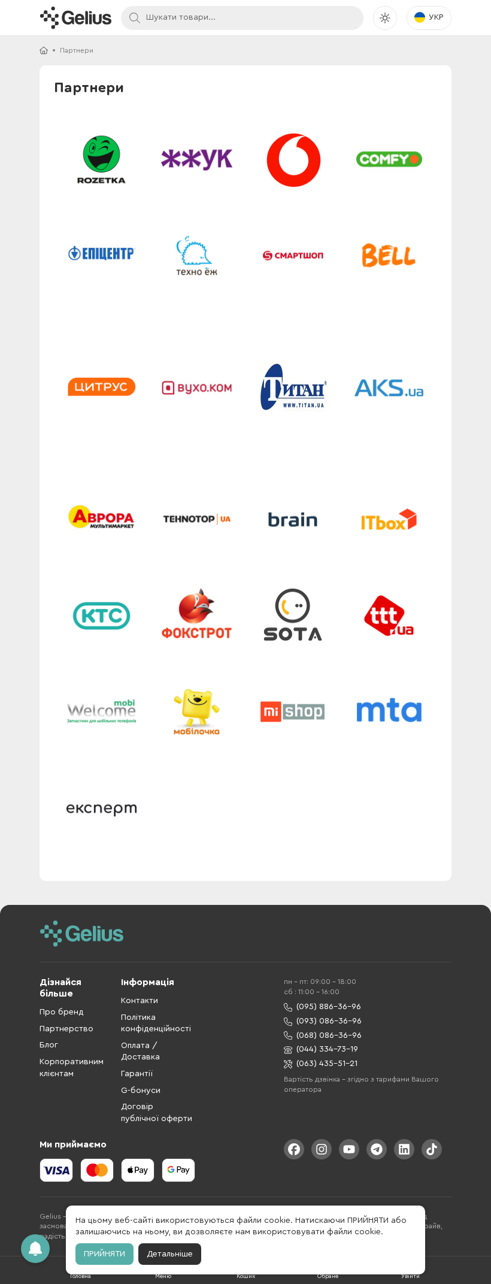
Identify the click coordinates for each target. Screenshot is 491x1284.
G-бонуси (140, 1090)
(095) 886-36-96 (328, 1007)
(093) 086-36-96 (329, 1021)
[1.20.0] (75, 17)
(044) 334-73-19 (327, 1049)
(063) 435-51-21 (326, 1063)
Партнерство (66, 1029)
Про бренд (62, 1012)
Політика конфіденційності (156, 1023)
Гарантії (137, 1074)
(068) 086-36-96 (329, 1035)
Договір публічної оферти (156, 1113)
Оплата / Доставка (140, 1051)
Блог (49, 1045)
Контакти (139, 1001)
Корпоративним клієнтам (72, 1068)
